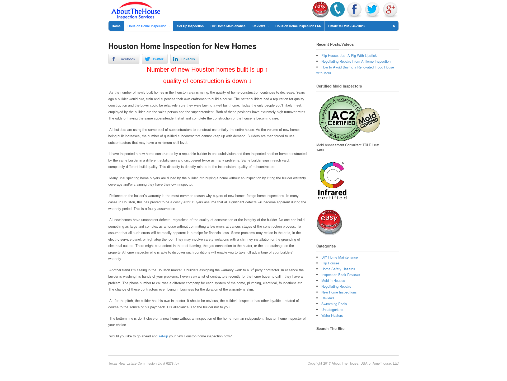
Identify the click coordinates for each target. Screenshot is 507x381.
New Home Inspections (339, 292)
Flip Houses (330, 262)
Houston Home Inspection (147, 26)
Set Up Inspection (190, 26)
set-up (163, 336)
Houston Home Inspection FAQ (298, 26)
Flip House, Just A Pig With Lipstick (349, 55)
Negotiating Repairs (336, 286)
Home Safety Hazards (338, 268)
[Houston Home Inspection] (135, 16)
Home (116, 26)
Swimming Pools (334, 303)
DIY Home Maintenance (228, 26)
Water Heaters (332, 315)
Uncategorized (332, 309)
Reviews (258, 26)
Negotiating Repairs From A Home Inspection (356, 61)
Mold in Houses (333, 280)
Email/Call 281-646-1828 (346, 26)
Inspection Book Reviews (340, 274)
